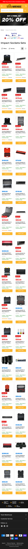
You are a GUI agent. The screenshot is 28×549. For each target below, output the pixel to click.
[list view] (25, 48)
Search (3, 543)
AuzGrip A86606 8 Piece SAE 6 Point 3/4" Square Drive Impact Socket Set (20, 457)
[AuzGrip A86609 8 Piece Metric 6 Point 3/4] (7, 243)
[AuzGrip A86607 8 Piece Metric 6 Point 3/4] (20, 474)
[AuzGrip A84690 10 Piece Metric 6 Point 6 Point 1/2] (20, 152)
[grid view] (22, 48)
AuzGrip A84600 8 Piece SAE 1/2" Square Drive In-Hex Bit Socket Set (7, 312)
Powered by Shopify (14, 546)
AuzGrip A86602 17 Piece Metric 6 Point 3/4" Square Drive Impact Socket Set (20, 133)
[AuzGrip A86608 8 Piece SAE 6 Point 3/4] (7, 445)
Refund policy (20, 543)
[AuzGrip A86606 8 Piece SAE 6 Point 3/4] (20, 445)
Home (2, 30)
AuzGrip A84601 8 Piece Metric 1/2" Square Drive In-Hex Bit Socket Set (7, 195)
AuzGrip (3, 72)
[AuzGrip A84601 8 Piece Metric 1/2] (7, 183)
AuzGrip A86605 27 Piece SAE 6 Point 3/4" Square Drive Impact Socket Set (6, 133)
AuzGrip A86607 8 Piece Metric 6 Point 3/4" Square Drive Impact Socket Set (20, 485)
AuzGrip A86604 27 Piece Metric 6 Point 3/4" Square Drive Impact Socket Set (7, 71)
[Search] (25, 10)
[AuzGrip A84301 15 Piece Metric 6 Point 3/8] (20, 388)
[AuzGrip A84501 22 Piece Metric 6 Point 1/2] (20, 300)
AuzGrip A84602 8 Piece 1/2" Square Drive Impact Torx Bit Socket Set (7, 343)
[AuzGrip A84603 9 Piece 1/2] (20, 360)
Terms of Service (11, 543)
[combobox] (12, 10)
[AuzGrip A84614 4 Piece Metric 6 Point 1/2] (7, 474)
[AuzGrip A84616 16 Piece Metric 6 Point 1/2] (7, 152)
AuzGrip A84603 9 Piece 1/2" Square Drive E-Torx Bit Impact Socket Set (20, 371)
